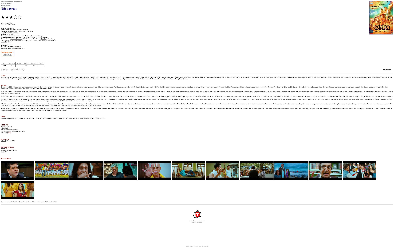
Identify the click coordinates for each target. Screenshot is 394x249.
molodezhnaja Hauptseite (12, 2)
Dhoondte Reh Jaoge (77, 87)
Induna (3, 141)
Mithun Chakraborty (31, 37)
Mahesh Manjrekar (16, 39)
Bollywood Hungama (7, 150)
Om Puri (43, 39)
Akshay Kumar (12, 31)
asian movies (7, 3)
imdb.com (4, 148)
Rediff (2, 152)
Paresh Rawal (22, 31)
